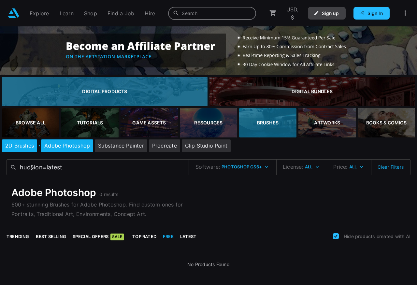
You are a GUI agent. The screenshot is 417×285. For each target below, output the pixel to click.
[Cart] (273, 13)
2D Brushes (19, 145)
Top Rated (144, 236)
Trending (18, 236)
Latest (188, 236)
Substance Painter (121, 145)
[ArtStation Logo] (13, 13)
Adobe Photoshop (67, 145)
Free (168, 236)
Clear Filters (391, 167)
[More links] (405, 13)
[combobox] (212, 13)
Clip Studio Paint (206, 145)
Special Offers (97, 236)
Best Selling (51, 236)
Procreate (164, 145)
